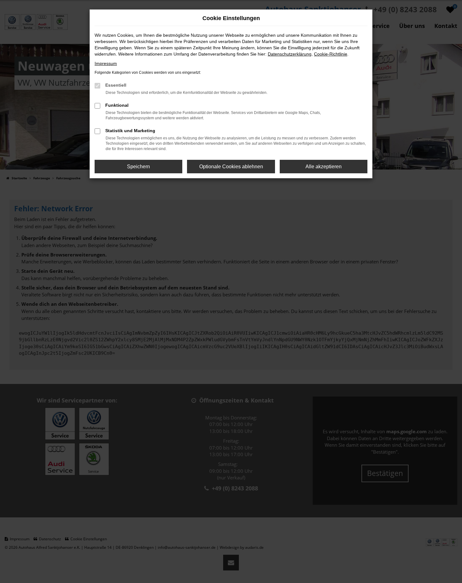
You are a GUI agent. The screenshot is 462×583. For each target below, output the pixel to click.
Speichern (138, 166)
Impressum (106, 63)
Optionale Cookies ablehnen (231, 166)
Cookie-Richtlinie (330, 54)
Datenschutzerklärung (289, 54)
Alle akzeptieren (323, 166)
